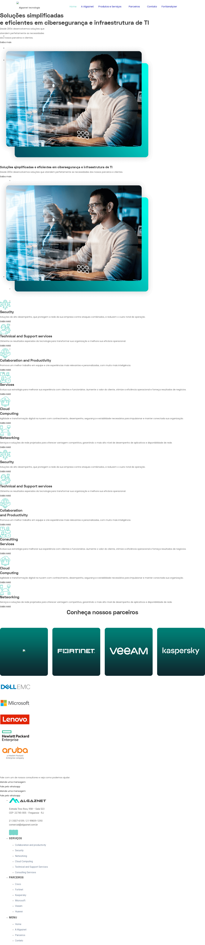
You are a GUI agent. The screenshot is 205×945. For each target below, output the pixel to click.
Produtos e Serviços (109, 6)
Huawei (19, 911)
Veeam (18, 906)
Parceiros (134, 6)
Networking (21, 856)
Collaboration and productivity (30, 845)
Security (19, 850)
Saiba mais (24, 670)
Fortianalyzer (169, 6)
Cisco (18, 884)
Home (73, 6)
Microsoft (20, 900)
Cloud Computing (24, 861)
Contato (152, 6)
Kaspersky (20, 895)
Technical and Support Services (31, 866)
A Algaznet (87, 6)
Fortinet (19, 889)
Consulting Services (25, 872)
